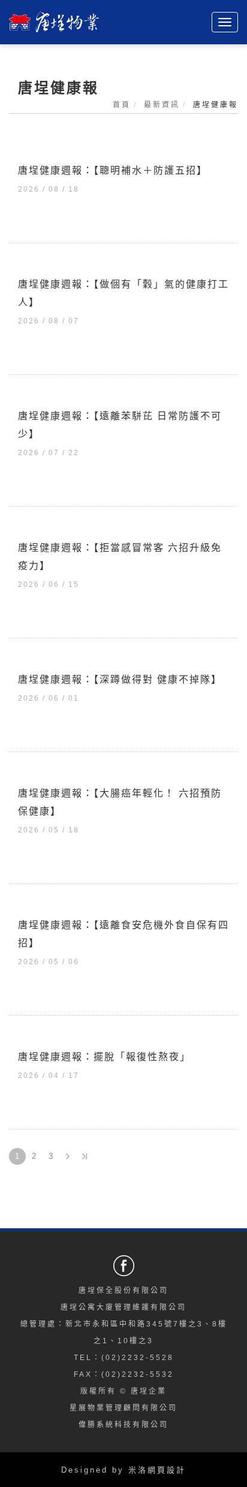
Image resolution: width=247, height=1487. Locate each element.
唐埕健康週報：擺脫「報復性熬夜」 (104, 1057)
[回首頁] (54, 18)
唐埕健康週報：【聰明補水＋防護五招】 (112, 170)
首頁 (122, 105)
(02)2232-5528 (137, 1357)
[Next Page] (67, 1156)
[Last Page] (84, 1156)
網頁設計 (166, 1469)
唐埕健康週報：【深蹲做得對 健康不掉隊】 (120, 679)
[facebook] (125, 1265)
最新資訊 (162, 105)
